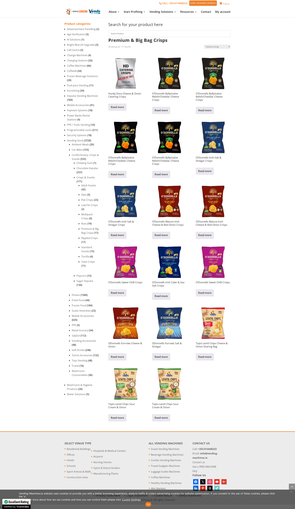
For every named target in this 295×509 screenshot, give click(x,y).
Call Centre (73, 50)
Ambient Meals (80, 144)
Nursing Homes (102, 462)
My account (222, 12)
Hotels (70, 460)
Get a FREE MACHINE (204, 466)
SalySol (76, 335)
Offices (71, 454)
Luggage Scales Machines (165, 471)
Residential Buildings (79, 449)
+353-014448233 (207, 449)
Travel (75, 365)
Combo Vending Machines (166, 460)
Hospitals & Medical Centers (109, 451)
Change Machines (77, 55)
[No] (291, 491)
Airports (98, 456)
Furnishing (73, 90)
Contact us (199, 462)
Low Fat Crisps (89, 205)
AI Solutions (74, 39)
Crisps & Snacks (86, 177)
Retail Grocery (80, 330)
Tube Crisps (88, 261)
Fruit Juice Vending (77, 85)
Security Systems (77, 135)
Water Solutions (76, 394)
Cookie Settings (131, 499)
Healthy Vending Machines (166, 483)
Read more (117, 107)
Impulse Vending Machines (82, 96)
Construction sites (77, 477)
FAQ (195, 471)
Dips (84, 194)
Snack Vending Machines (165, 449)
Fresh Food (78, 300)
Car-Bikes (77, 149)
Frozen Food (79, 305)
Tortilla (85, 256)
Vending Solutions (161, 12)
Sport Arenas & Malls (79, 471)
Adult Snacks (88, 185)
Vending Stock (75, 140)
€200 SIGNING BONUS (203, 3)
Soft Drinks (78, 350)
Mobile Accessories (78, 105)
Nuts (84, 223)
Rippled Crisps (89, 238)
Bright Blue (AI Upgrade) (81, 44)
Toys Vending (79, 360)
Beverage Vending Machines (167, 454)
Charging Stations (77, 60)
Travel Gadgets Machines (165, 466)
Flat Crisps (87, 200)
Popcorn (82, 275)
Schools (71, 466)
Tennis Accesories (82, 355)
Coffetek (72, 71)
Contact (206, 12)
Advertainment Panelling (81, 29)
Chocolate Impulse (87, 168)
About (113, 12)
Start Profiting (133, 12)
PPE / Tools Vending (78, 124)
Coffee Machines (76, 65)
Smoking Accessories (84, 341)
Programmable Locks (79, 130)
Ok (148, 504)
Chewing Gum (85, 163)
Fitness (76, 295)
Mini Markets (158, 488)
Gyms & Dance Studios (106, 468)
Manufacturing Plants (105, 473)
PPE (74, 325)
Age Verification (76, 34)
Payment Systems (77, 110)
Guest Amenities (81, 310)
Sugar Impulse (85, 281)
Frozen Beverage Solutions (82, 76)
